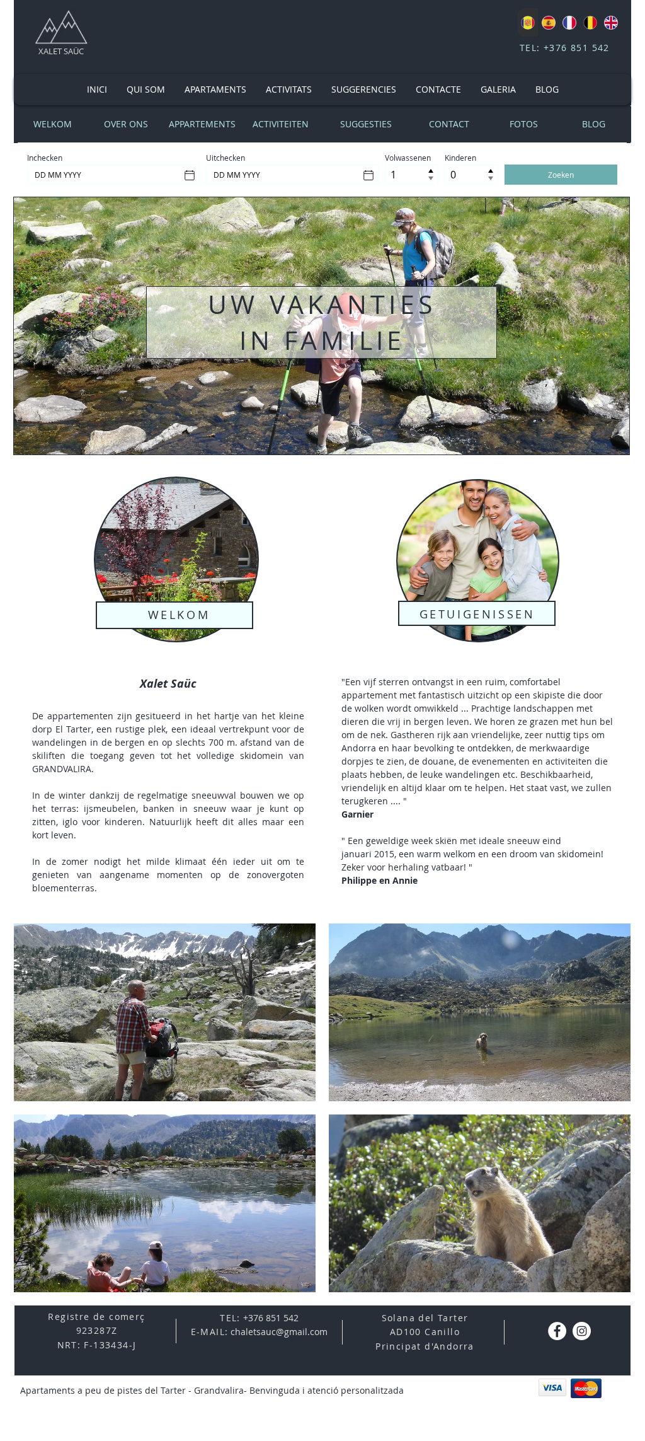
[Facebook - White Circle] (557, 1331)
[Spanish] (548, 22)
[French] (569, 22)
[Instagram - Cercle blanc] (582, 1331)
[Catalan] (528, 22)
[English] (610, 22)
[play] (604, 1281)
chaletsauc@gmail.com (279, 1332)
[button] (165, 1012)
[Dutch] (589, 22)
